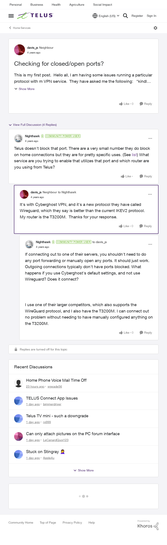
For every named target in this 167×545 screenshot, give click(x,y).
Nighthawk (32, 136)
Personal (16, 4)
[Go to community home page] (35, 15)
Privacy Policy (72, 508)
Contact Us (94, 539)
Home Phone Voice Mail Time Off (56, 380)
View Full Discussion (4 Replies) (35, 124)
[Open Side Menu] (11, 15)
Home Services (21, 27)
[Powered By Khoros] (148, 511)
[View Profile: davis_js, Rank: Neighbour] (19, 49)
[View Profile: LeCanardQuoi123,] (18, 436)
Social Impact (102, 4)
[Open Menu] (155, 28)
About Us (17, 533)
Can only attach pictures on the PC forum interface (73, 433)
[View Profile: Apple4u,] (18, 454)
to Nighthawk (67, 192)
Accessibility (19, 539)
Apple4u (48, 458)
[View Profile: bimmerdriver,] (18, 401)
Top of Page (48, 508)
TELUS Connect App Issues (52, 398)
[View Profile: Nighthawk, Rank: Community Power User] (18, 138)
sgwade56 (55, 386)
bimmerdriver (52, 404)
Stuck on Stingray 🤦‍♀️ (45, 451)
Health (56, 4)
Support (91, 533)
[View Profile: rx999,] (18, 418)
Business (36, 4)
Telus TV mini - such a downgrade (57, 415)
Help (92, 508)
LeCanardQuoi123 (55, 440)
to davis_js (99, 242)
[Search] (125, 15)
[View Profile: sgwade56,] (18, 383)
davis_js (32, 47)
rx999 (47, 422)
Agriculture (76, 4)
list (134, 154)
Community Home (20, 508)
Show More (27, 89)
